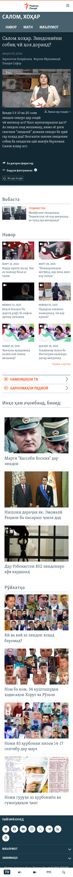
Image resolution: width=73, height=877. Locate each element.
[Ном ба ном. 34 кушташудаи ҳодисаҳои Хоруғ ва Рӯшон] (36, 666)
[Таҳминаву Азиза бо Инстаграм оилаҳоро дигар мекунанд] (55, 333)
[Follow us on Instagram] (31, 829)
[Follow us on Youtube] (23, 829)
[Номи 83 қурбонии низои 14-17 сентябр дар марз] (36, 720)
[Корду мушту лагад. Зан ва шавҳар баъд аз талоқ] (18, 251)
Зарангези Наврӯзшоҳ (17, 59)
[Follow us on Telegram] (49, 829)
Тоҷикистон (37, 208)
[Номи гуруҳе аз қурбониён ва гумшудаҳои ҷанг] (36, 775)
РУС (49, 872)
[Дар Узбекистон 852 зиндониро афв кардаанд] (36, 544)
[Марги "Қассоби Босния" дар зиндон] (36, 435)
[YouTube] (34, 872)
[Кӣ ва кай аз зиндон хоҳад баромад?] (36, 612)
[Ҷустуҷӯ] (63, 872)
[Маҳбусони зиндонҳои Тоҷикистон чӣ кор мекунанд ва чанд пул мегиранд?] (14, 213)
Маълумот (49, 27)
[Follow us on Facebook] (14, 829)
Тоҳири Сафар (11, 63)
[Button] (17, 164)
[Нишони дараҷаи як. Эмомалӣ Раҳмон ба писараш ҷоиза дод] (36, 489)
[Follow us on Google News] (5, 829)
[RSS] (57, 829)
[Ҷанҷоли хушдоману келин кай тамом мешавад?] (18, 333)
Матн (28, 27)
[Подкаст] (5, 837)
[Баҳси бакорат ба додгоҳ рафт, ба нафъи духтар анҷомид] (18, 291)
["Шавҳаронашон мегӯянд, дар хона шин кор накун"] (55, 251)
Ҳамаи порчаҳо (61, 364)
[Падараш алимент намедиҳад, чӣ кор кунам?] (55, 291)
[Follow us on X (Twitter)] (40, 829)
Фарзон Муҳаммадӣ (47, 59)
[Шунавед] (19, 872)
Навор (11, 27)
